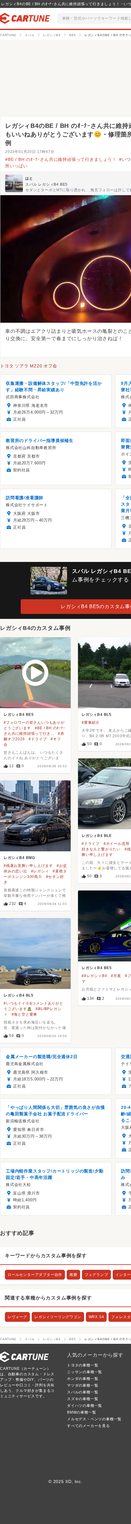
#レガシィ (40, 871)
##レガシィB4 (94, 976)
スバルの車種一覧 (82, 1392)
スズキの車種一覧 (82, 1399)
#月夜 (116, 976)
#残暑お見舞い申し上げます (28, 866)
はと (29, 178)
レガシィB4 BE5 (19, 714)
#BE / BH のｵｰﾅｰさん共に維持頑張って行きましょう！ (61, 159)
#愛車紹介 (91, 722)
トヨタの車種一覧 (82, 1365)
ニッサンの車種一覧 (84, 1372)
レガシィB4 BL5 (97, 714)
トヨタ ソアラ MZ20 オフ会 (28, 365)
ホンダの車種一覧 (82, 1379)
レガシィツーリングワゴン (57, 1317)
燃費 (73, 1275)
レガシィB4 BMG (19, 858)
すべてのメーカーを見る (88, 1426)
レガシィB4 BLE (97, 836)
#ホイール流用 (116, 844)
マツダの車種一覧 (82, 1385)
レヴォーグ (17, 1317)
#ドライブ (38, 739)
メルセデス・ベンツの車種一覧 (94, 1419)
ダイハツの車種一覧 (84, 1405)
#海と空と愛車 (24, 1014)
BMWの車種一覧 (81, 1412)
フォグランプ (96, 1275)
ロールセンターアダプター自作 (35, 1275)
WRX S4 (96, 1317)
